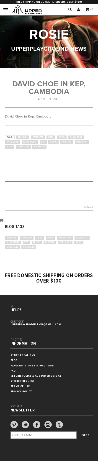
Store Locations (22, 355)
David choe (76, 137)
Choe (51, 137)
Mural (53, 141)
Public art (82, 141)
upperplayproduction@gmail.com (35, 324)
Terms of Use (20, 386)
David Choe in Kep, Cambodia (49, 88)
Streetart (39, 146)
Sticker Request (22, 381)
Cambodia (38, 137)
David (62, 137)
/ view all (88, 207)
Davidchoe (12, 141)
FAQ (13, 371)
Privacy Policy (21, 391)
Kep (43, 141)
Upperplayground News (49, 49)
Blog (14, 360)
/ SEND (85, 435)
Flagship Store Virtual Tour (32, 365)
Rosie (10, 146)
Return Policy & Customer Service (36, 376)
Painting (66, 141)
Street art (23, 146)
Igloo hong (29, 141)
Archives (23, 137)
